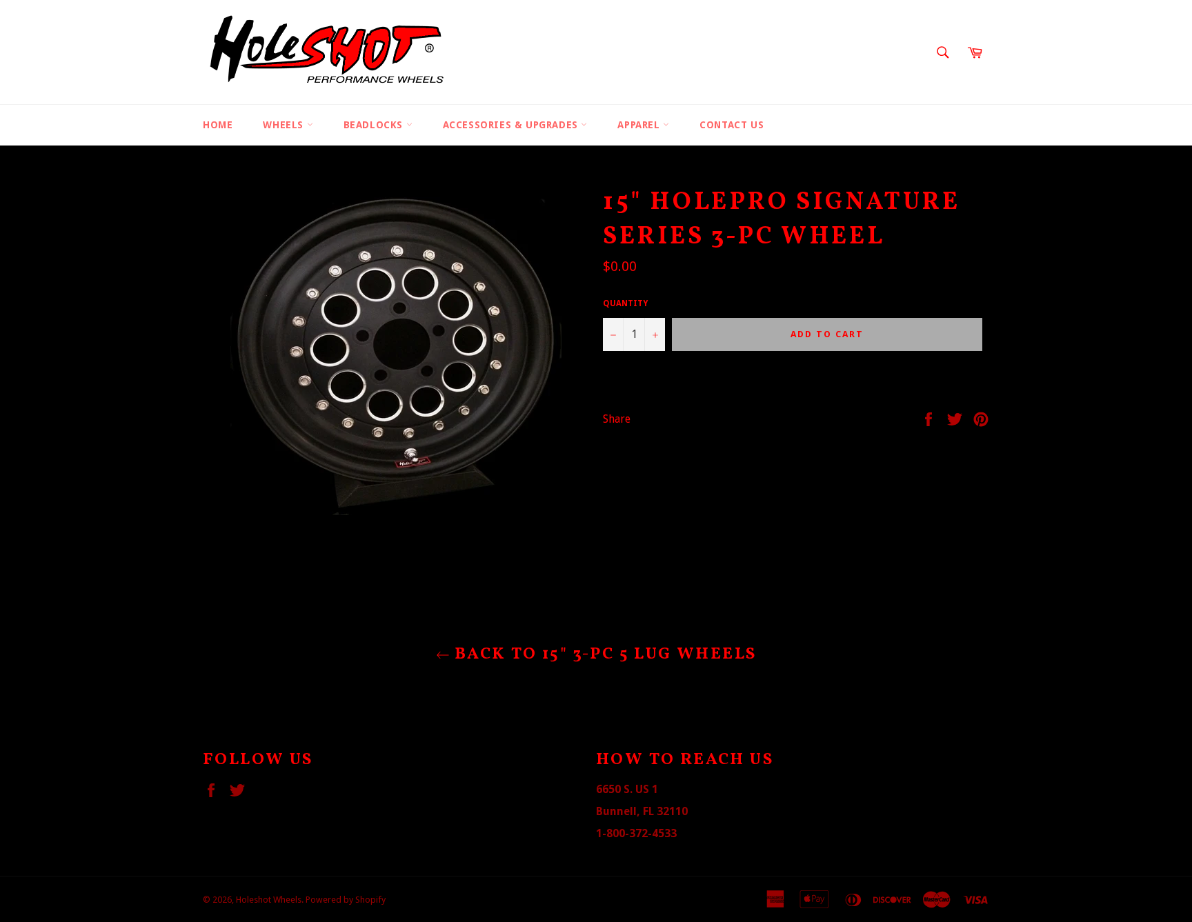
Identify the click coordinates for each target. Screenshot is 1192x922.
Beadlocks (375, 124)
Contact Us (731, 124)
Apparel (640, 124)
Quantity (625, 303)
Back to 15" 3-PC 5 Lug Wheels (603, 654)
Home (217, 124)
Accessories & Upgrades (512, 124)
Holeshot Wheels (268, 899)
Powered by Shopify (346, 899)
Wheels (284, 124)
